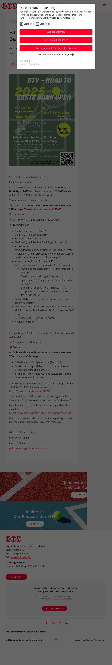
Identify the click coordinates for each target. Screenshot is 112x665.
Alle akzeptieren (56, 31)
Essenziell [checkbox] (29, 23)
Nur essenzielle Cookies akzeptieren (56, 48)
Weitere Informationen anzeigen (54, 54)
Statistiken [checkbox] (45, 23)
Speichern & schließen (56, 40)
